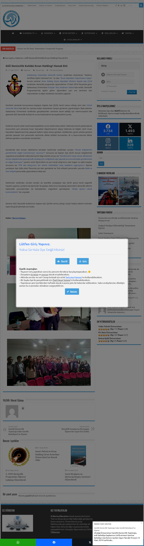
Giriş (85, 261)
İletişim (73, 291)
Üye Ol (64, 261)
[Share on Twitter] (90, 542)
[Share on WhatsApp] (18, 542)
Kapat (142, 523)
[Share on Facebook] (54, 542)
